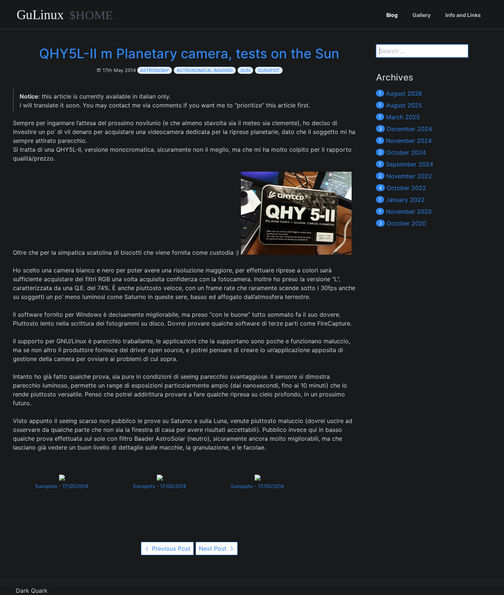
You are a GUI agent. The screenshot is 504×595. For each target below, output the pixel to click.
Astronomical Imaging (205, 70)
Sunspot (269, 70)
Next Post (213, 548)
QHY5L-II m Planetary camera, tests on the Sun (189, 53)
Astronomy (154, 70)
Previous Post (170, 548)
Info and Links (463, 15)
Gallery (421, 15)
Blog (392, 15)
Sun (245, 70)
